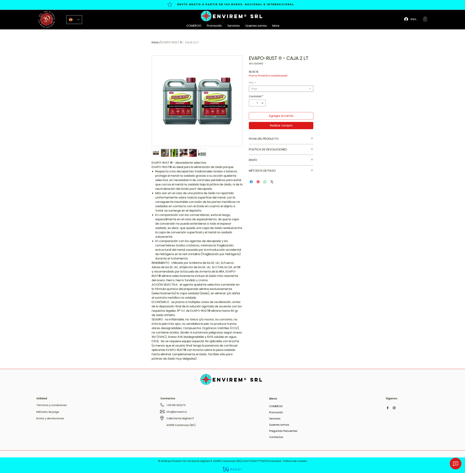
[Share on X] (272, 182)
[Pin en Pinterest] (258, 182)
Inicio (155, 42)
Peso (252, 82)
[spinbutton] (257, 103)
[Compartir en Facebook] (251, 182)
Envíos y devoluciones (50, 418)
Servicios (274, 418)
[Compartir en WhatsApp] (265, 182)
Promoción (276, 412)
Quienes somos (276, 425)
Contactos (276, 437)
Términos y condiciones (51, 405)
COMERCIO (276, 406)
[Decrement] (251, 103)
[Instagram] (394, 408)
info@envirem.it (176, 412)
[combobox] (281, 89)
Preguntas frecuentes (276, 431)
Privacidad (274, 461)
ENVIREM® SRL (238, 16)
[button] (425, 19)
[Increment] (262, 103)
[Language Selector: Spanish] (74, 19)
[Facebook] (387, 408)
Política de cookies (295, 461)
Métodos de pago (47, 412)
